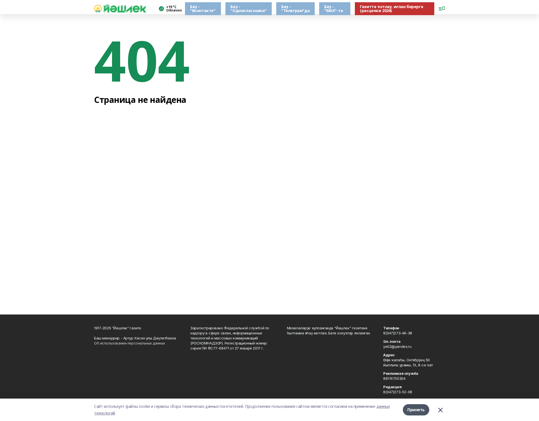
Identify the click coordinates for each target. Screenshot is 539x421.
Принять (416, 409)
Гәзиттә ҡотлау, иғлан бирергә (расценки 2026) (391, 8)
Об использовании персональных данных (129, 343)
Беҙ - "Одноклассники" (248, 8)
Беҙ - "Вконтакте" (202, 8)
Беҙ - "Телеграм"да (295, 8)
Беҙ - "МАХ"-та (333, 8)
